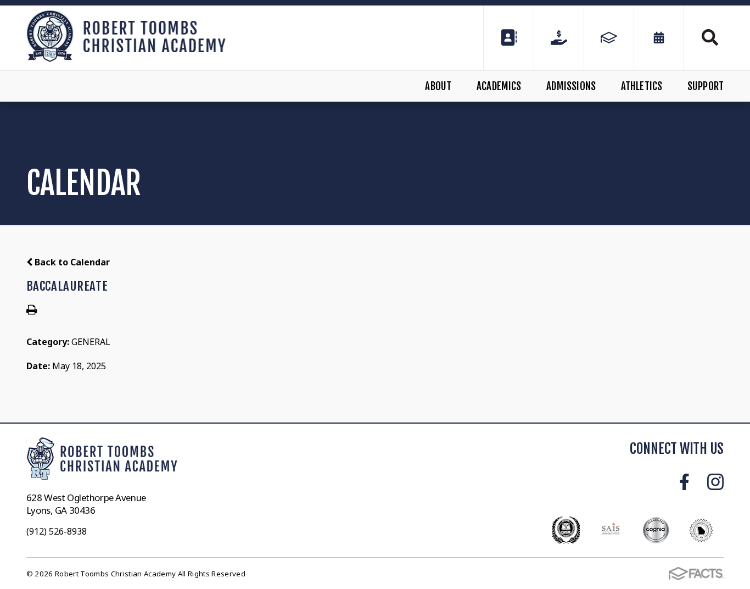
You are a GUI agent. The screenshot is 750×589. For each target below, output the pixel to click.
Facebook (684, 481)
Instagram (715, 481)
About (438, 86)
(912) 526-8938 (56, 531)
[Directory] (508, 37)
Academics (499, 86)
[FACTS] (609, 37)
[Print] (31, 310)
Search (704, 37)
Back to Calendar (71, 262)
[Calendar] (659, 37)
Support (705, 86)
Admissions (571, 86)
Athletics (642, 86)
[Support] (559, 37)
